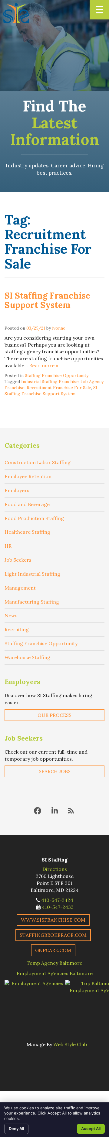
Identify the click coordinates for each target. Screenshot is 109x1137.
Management (20, 588)
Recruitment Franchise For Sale (59, 387)
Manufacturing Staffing (32, 602)
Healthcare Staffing (27, 532)
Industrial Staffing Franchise (50, 381)
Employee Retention (28, 476)
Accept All (91, 1128)
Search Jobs (55, 771)
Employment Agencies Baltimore (55, 973)
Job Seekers (18, 560)
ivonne (58, 328)
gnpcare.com (53, 950)
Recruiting (17, 629)
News (11, 615)
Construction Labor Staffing (38, 462)
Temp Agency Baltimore (54, 963)
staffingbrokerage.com (53, 935)
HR (8, 546)
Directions (54, 869)
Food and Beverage (27, 504)
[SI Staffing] (16, 13)
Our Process (54, 715)
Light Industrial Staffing (32, 574)
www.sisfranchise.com (53, 920)
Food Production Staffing (34, 518)
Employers (17, 490)
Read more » (43, 365)
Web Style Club (70, 1044)
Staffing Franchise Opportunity (56, 375)
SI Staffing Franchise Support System (47, 300)
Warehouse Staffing (27, 657)
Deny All (16, 1128)
